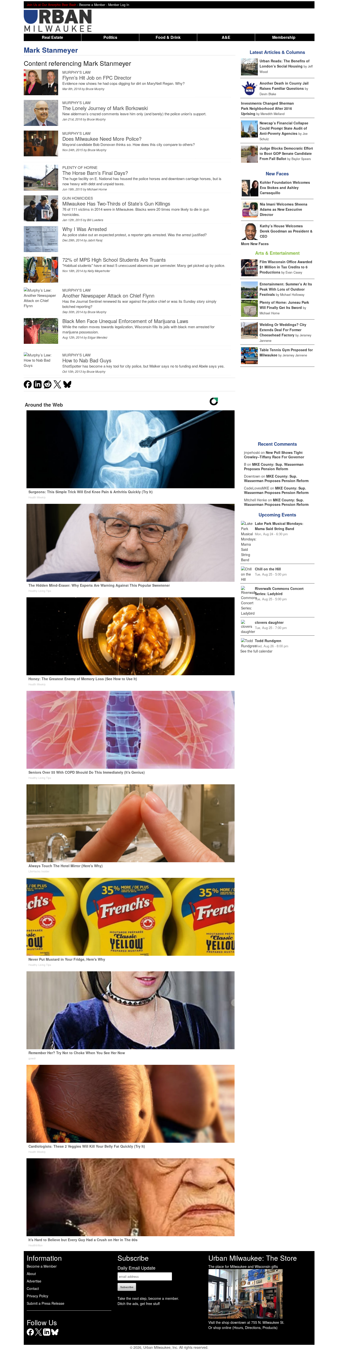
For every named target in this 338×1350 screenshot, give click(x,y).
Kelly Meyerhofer (99, 271)
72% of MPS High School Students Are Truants (114, 259)
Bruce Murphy (95, 89)
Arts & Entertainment (277, 253)
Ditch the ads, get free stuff (139, 1303)
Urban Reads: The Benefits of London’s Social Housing (285, 63)
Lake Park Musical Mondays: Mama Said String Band (279, 526)
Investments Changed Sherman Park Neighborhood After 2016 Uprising (267, 108)
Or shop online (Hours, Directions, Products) (243, 1327)
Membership (283, 37)
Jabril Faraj (95, 240)
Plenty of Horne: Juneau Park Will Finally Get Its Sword (284, 305)
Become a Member (42, 1266)
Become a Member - (93, 4)
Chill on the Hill (268, 568)
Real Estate (52, 37)
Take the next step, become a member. (148, 1298)
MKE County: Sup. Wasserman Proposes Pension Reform (274, 466)
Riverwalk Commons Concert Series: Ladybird (279, 591)
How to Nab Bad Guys (86, 360)
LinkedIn (46, 1335)
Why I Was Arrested (84, 229)
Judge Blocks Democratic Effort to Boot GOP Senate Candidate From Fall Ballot (286, 153)
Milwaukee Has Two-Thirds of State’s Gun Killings (116, 203)
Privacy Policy (37, 1295)
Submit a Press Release (45, 1303)
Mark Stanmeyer (51, 50)
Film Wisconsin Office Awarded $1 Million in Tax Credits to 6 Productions (286, 267)
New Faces (277, 173)
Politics (110, 37)
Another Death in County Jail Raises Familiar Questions (284, 86)
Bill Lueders (95, 220)
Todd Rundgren (268, 640)
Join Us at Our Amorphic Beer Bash (51, 4)
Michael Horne (97, 189)
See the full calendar (256, 651)
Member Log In (118, 4)
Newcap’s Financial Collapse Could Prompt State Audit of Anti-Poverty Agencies (284, 128)
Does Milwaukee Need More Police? (102, 138)
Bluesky (54, 1335)
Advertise (34, 1281)
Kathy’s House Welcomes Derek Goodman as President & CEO (286, 231)
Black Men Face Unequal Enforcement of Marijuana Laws (125, 321)
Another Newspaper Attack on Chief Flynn (108, 295)
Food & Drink (168, 37)
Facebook (30, 1335)
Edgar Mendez (97, 337)
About (31, 1273)
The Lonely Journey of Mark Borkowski (105, 108)
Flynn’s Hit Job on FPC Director (96, 77)
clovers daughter (269, 622)
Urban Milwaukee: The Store (252, 1258)
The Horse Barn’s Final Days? (95, 172)
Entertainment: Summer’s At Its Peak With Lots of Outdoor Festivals (286, 289)
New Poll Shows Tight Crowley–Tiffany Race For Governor (274, 454)
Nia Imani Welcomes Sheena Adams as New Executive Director (283, 209)
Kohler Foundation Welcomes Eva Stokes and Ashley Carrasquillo (285, 187)
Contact (33, 1288)
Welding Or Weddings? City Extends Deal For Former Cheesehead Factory (283, 329)
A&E (226, 37)
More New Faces (255, 243)
